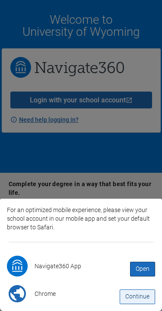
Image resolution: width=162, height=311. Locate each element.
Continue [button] (137, 296)
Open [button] (142, 268)
